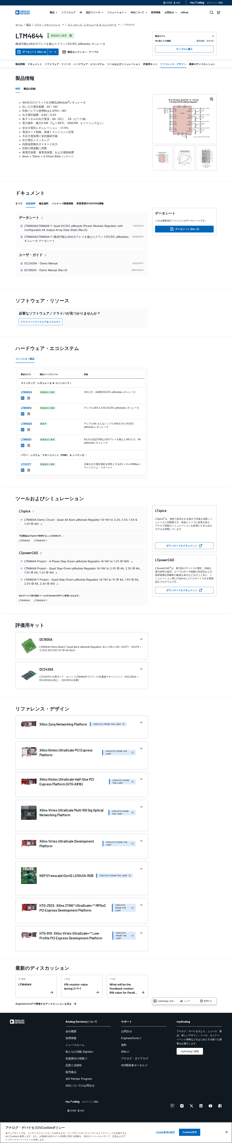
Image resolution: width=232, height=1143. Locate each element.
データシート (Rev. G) (34, 51)
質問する (208, 1001)
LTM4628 (26, 423)
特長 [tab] (17, 88)
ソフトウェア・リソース (58, 64)
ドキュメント (35, 64)
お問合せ (126, 1031)
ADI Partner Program (79, 1078)
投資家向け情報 (75, 1058)
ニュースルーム (75, 1045)
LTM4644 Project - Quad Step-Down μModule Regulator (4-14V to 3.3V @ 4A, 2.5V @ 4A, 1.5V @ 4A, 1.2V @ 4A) (82, 570)
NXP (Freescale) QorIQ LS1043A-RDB (66, 876)
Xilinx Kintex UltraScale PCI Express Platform (66, 752)
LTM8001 (26, 439)
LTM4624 (26, 391)
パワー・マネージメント (47, 24)
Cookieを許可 (190, 1132)
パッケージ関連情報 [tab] (62, 203)
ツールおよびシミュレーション (123, 64)
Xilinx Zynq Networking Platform (63, 724)
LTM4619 (26, 407)
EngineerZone (130, 1038)
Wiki (124, 1051)
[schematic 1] (162, 157)
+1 (50, 51)
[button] (63, 25)
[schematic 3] (206, 157)
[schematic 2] (184, 157)
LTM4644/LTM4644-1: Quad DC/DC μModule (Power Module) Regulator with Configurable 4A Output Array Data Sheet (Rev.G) (73, 228)
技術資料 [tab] (30, 203)
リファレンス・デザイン (173, 64)
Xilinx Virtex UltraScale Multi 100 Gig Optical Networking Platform (71, 812)
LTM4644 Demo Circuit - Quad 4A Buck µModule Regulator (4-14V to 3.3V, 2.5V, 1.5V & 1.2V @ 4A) (80, 521)
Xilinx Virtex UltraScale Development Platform (66, 843)
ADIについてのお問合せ (80, 1085)
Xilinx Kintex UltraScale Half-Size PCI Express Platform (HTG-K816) (66, 781)
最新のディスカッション (202, 64)
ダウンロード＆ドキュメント (181, 545)
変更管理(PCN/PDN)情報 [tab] (90, 203)
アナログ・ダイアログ (134, 1058)
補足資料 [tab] (43, 203)
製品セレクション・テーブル (83, 51)
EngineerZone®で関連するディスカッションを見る (44, 1003)
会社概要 (71, 1031)
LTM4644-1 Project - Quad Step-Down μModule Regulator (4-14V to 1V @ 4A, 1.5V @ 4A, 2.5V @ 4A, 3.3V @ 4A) (81, 581)
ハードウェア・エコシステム (89, 64)
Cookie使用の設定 (165, 1132)
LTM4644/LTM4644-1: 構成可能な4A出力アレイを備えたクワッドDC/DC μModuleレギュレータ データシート (77, 238)
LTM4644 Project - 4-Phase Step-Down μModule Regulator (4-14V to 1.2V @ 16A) (77, 561)
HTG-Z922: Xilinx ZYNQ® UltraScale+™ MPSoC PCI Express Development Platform (72, 907)
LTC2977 (26, 464)
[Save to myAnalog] (28, 398)
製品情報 (20, 64)
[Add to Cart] (22, 398)
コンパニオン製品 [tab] (24, 358)
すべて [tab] (19, 203)
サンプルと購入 (184, 48)
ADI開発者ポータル (133, 1065)
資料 (124, 1045)
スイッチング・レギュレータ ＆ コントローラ (92, 24)
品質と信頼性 (74, 1065)
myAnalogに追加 (166, 1001)
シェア (187, 1001)
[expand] (141, 639)
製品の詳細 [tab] (29, 88)
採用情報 (71, 1038)
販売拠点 (71, 1072)
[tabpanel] (81, 129)
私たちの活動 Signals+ (80, 1051)
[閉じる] (226, 1132)
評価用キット (150, 64)
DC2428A (46, 669)
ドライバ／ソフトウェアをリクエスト (40, 321)
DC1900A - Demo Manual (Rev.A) (45, 270)
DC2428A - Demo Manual (41, 263)
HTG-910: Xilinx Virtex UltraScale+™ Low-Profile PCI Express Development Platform (70, 935)
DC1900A (45, 639)
